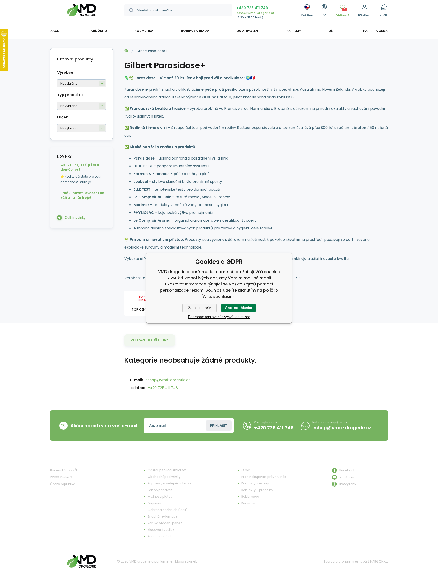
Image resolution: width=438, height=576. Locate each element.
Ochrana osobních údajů (167, 510)
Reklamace (250, 496)
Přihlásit (218, 425)
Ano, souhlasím (238, 308)
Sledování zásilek (161, 529)
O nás (246, 470)
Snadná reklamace (163, 516)
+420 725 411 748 (252, 7)
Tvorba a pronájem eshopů (345, 561)
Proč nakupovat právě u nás (263, 476)
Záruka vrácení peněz (165, 523)
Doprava (154, 503)
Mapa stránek (186, 561)
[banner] (81, 12)
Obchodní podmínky (164, 476)
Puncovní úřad (159, 536)
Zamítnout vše (199, 308)
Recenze (248, 503)
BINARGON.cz (378, 561)
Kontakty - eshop (255, 483)
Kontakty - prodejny (257, 490)
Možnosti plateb (160, 496)
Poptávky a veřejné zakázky (169, 483)
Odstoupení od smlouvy (167, 470)
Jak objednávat (160, 490)
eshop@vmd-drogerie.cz (255, 13)
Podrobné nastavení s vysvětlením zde (219, 317)
